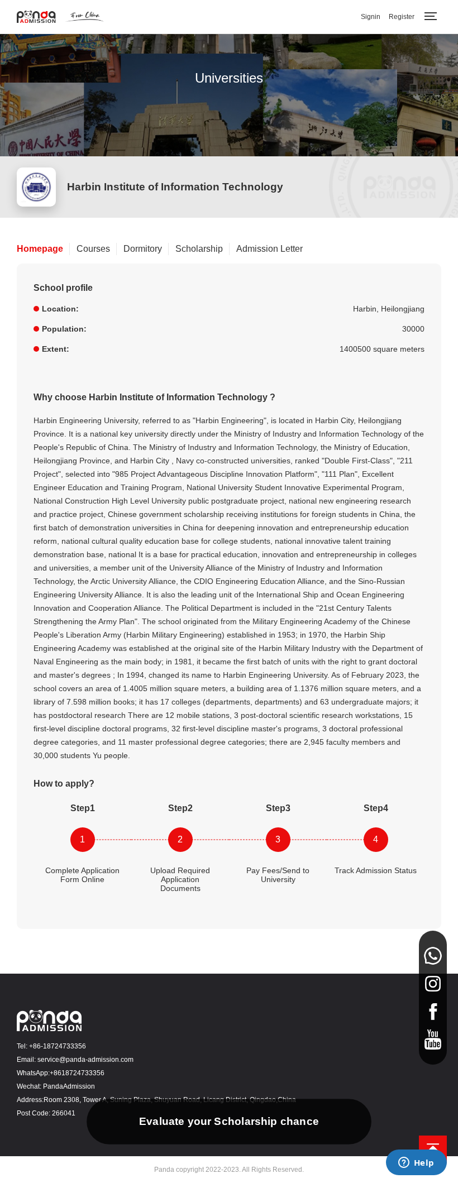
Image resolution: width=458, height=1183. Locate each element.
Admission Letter (269, 248)
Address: (30, 1100)
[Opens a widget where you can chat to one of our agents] (416, 1163)
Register (401, 17)
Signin (370, 17)
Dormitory (142, 248)
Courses (93, 248)
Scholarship (199, 248)
